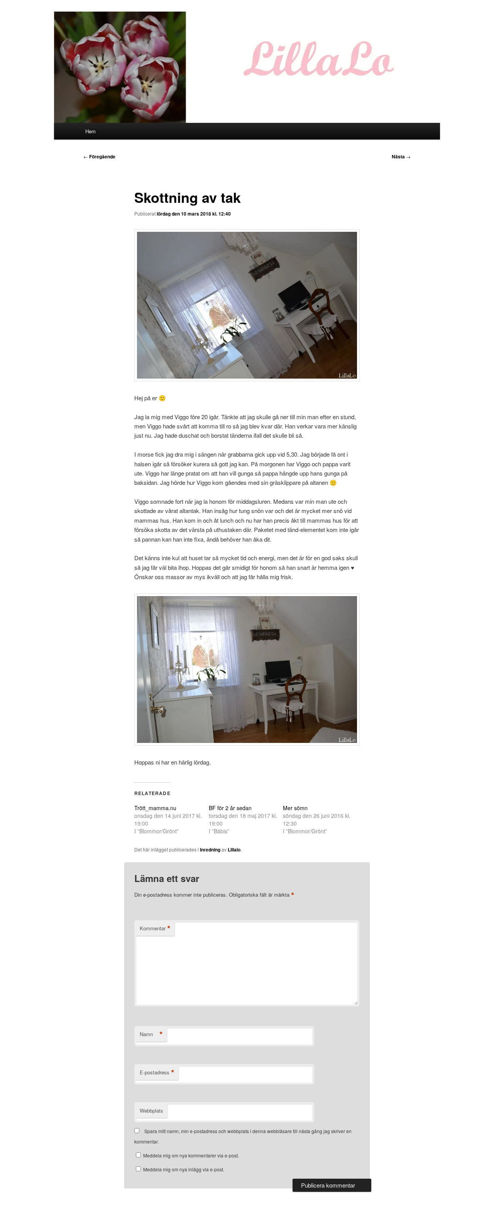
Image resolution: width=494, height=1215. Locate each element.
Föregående (99, 156)
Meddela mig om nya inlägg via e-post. (183, 1169)
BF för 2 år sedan (230, 808)
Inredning (210, 849)
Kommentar (155, 928)
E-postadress (157, 1072)
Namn (151, 1034)
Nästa (401, 156)
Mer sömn (295, 808)
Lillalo (234, 849)
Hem (90, 131)
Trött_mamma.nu (155, 808)
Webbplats (151, 1110)
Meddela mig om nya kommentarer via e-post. (191, 1155)
